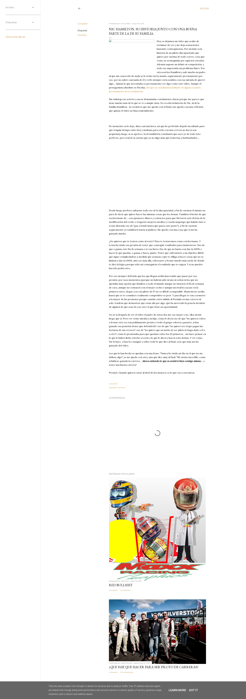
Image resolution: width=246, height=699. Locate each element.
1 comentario (125, 590)
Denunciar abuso (15, 37)
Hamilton (82, 35)
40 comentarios (126, 672)
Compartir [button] (83, 23)
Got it (193, 690)
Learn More (177, 690)
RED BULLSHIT (121, 585)
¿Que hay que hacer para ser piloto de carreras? (153, 667)
